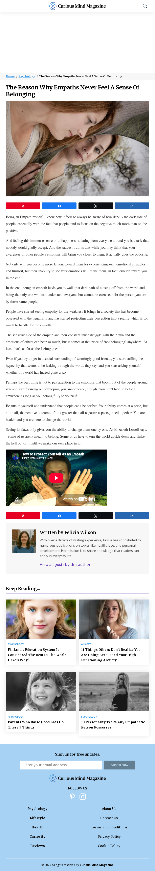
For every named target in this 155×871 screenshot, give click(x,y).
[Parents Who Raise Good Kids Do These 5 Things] (41, 691)
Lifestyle (37, 818)
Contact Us (109, 818)
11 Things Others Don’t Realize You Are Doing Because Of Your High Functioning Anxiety (110, 655)
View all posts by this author (65, 564)
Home (10, 76)
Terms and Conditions (109, 827)
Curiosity (37, 836)
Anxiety (86, 644)
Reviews (37, 846)
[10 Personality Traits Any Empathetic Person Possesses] (114, 691)
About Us (109, 809)
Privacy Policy (109, 836)
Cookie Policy (109, 846)
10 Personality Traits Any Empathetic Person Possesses (113, 724)
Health (37, 827)
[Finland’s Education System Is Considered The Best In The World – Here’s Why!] (41, 619)
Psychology (27, 76)
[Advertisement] (77, 42)
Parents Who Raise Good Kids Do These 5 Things (36, 724)
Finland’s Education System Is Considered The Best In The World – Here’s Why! (39, 655)
